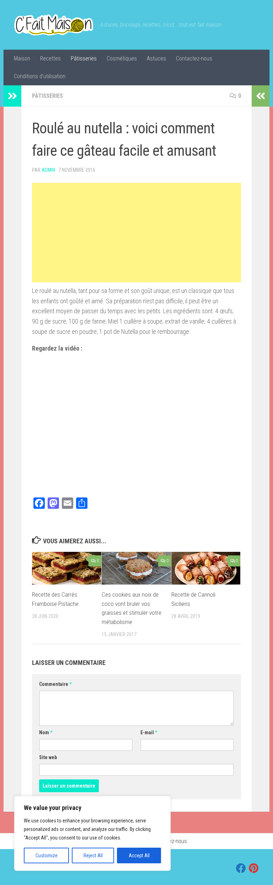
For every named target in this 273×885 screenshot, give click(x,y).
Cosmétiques (122, 58)
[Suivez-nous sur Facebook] (241, 868)
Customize (47, 855)
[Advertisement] (136, 232)
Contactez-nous (194, 58)
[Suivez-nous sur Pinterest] (254, 868)
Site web (48, 757)
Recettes (50, 58)
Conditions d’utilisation (39, 76)
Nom (45, 732)
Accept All (139, 855)
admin (48, 170)
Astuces (156, 58)
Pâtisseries (84, 58)
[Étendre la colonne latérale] (12, 96)
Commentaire (55, 684)
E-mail (148, 732)
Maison (22, 58)
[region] (92, 833)
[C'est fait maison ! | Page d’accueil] (53, 25)
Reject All (93, 855)
